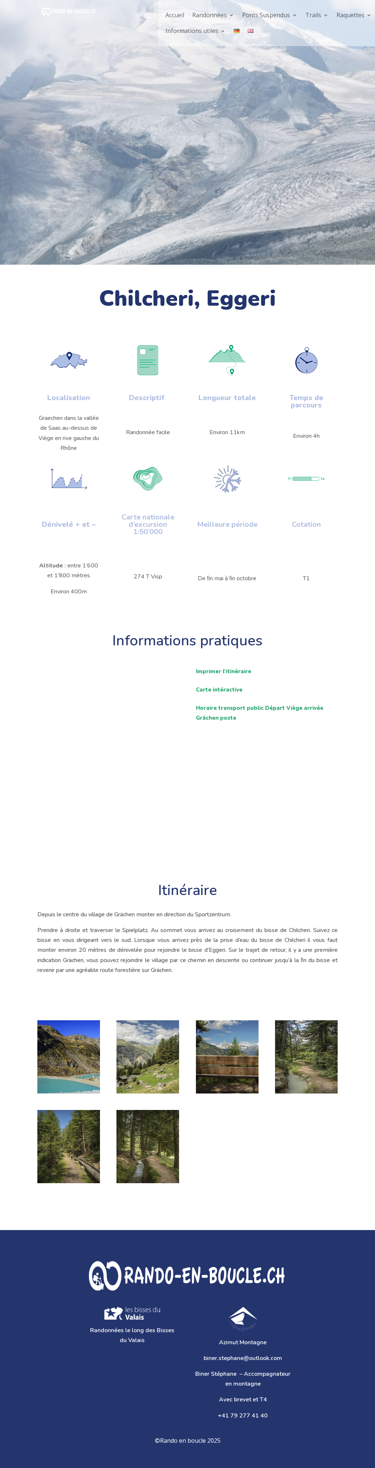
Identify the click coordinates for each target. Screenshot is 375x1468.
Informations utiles (192, 31)
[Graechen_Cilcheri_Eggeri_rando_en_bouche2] (306, 1056)
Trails (313, 15)
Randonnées (209, 15)
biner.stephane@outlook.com (243, 1358)
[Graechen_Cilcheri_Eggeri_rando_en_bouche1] (68, 1146)
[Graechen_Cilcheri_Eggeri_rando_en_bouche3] (227, 1056)
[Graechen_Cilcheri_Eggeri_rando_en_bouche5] (147, 1146)
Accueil (175, 15)
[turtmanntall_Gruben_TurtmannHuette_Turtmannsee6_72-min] (68, 1056)
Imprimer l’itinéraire (223, 671)
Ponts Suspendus (266, 15)
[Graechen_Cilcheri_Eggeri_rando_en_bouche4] (147, 1056)
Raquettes (350, 15)
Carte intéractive (219, 689)
